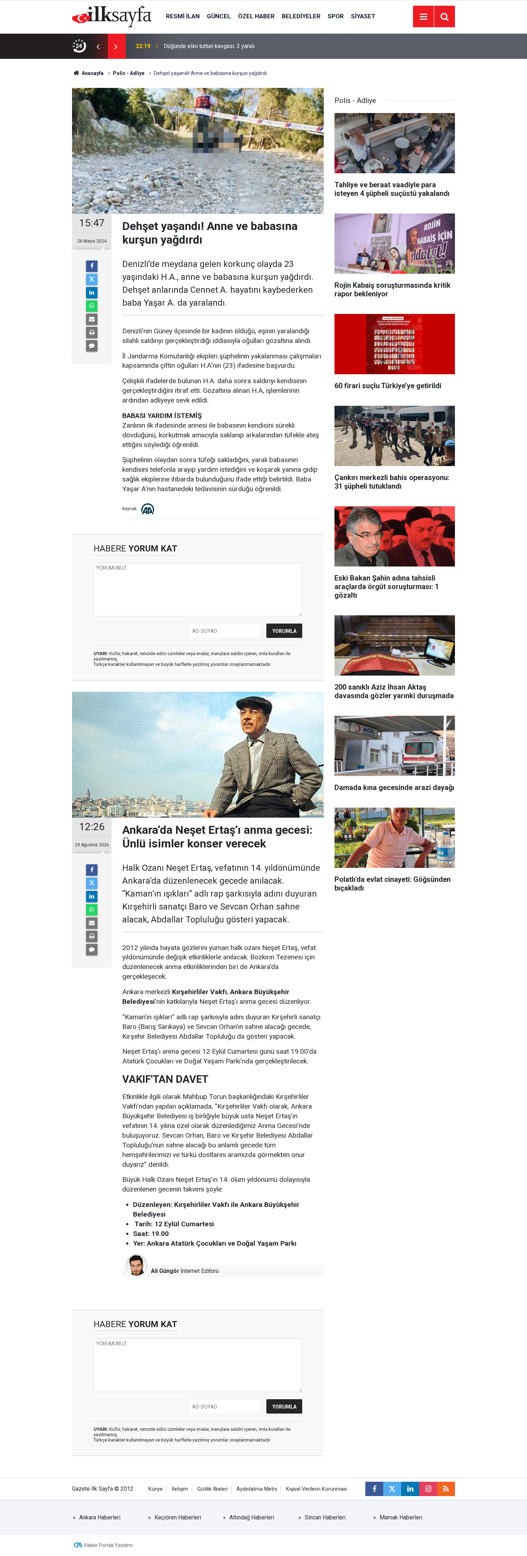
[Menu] (423, 17)
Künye (155, 1489)
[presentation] (98, 46)
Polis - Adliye (128, 73)
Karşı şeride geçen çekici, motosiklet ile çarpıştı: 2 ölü (231, 46)
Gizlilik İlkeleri (212, 1489)
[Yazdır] (92, 332)
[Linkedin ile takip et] (410, 1489)
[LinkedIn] (92, 292)
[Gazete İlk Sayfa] (112, 16)
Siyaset (363, 16)
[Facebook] (92, 266)
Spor (336, 16)
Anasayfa (92, 73)
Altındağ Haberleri (251, 1517)
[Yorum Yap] (92, 346)
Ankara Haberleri (99, 1517)
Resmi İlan (183, 16)
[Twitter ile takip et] (392, 1489)
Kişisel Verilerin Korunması (316, 1489)
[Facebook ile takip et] (374, 1489)
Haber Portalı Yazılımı (108, 1545)
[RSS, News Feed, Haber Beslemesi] (446, 1489)
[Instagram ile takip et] (428, 1489)
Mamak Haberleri (401, 1517)
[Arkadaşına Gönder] (92, 319)
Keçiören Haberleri (178, 1517)
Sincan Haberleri (325, 1517)
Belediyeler (301, 16)
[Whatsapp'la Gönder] (92, 306)
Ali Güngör (165, 1271)
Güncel (219, 16)
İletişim (180, 1489)
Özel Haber (256, 16)
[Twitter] (92, 279)
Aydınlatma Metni (257, 1489)
